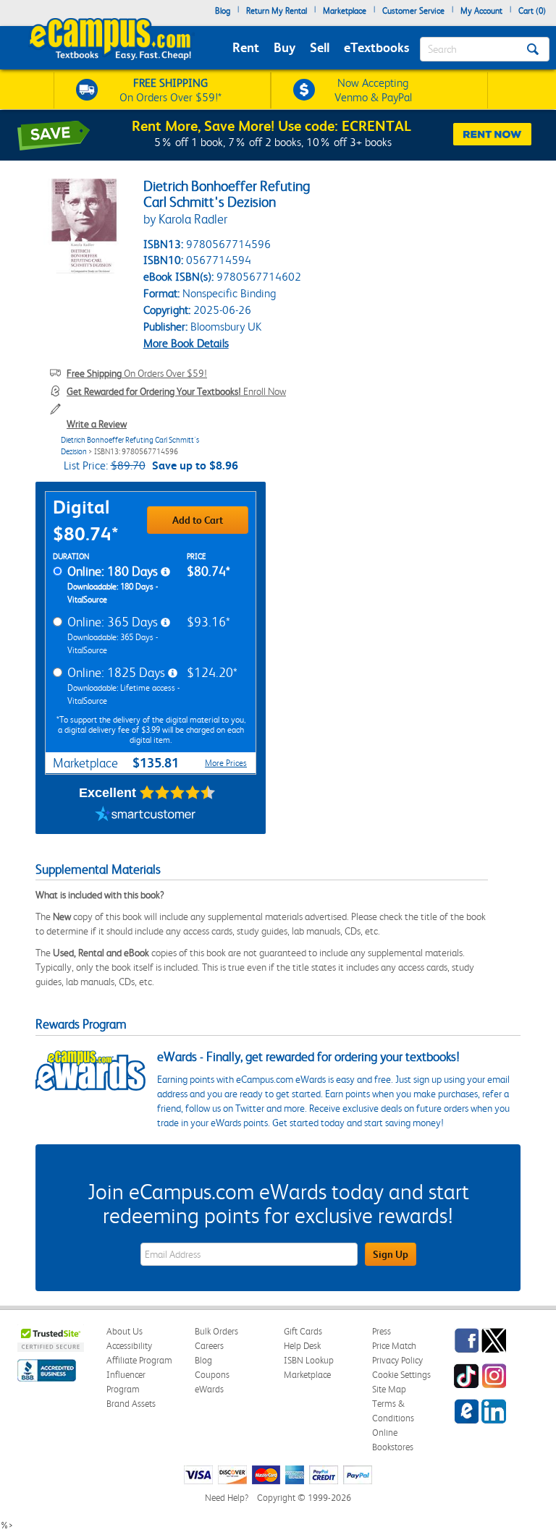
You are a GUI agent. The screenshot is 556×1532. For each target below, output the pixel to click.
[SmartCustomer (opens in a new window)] (145, 816)
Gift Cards (303, 1331)
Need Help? (226, 1497)
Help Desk (302, 1345)
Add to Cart (197, 520)
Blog (222, 11)
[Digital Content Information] (165, 572)
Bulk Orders (216, 1331)
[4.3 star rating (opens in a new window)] (178, 793)
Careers (209, 1345)
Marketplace (344, 11)
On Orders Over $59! (137, 373)
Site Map (389, 1389)
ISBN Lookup (309, 1360)
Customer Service (413, 11)
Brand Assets (131, 1403)
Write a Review (97, 424)
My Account (481, 11)
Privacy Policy (397, 1360)
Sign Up (390, 1254)
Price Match (394, 1345)
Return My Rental (276, 11)
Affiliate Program (139, 1360)
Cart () (532, 11)
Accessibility (129, 1345)
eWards (209, 1389)
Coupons (212, 1374)
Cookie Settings (401, 1374)
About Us (124, 1331)
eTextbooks (376, 47)
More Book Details (186, 343)
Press (381, 1331)
